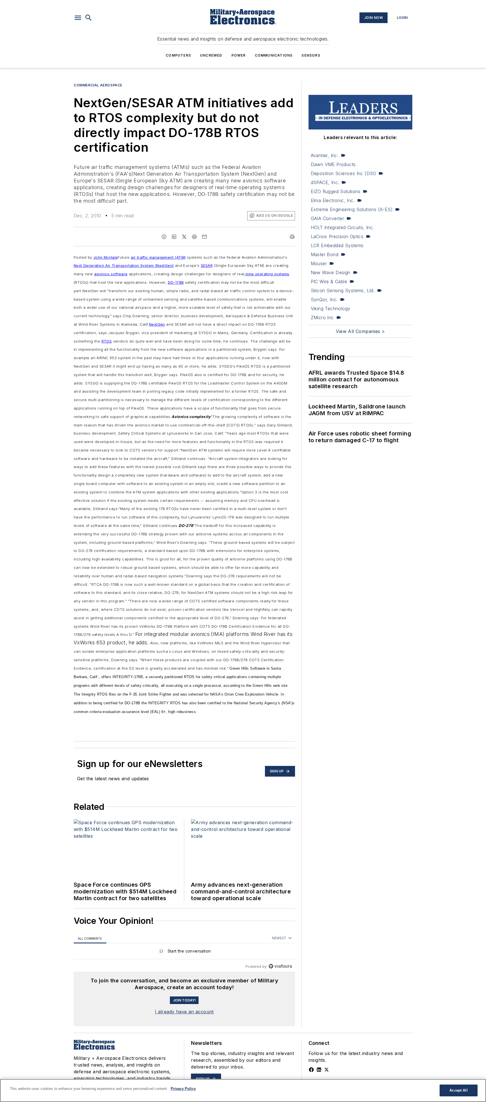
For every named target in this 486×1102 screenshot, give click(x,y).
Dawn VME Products (333, 164)
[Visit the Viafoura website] (280, 966)
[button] (78, 18)
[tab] (90, 938)
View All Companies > (360, 331)
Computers (178, 55)
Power (238, 55)
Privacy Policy (183, 1089)
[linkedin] (174, 237)
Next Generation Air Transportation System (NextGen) (124, 265)
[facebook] (164, 237)
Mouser (319, 263)
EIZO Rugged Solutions (335, 191)
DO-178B (176, 282)
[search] (88, 18)
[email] (204, 237)
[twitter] (184, 237)
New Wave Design (330, 272)
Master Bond (324, 254)
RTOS (107, 341)
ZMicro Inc (322, 317)
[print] (292, 237)
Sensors (311, 55)
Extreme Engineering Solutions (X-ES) (352, 209)
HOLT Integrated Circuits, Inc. (342, 227)
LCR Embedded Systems (337, 245)
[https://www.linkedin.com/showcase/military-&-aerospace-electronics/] (319, 1069)
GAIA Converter (327, 218)
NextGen (157, 324)
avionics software (111, 274)
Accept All (458, 1090)
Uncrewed (211, 55)
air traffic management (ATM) (158, 257)
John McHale (105, 257)
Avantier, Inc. (325, 155)
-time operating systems (266, 274)
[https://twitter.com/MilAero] (326, 1069)
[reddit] (194, 237)
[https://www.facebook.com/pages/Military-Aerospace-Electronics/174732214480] (311, 1069)
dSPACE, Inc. (325, 182)
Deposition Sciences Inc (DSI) (343, 173)
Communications (274, 55)
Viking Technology (330, 308)
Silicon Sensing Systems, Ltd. (343, 290)
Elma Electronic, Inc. (333, 200)
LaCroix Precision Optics (337, 236)
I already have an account (184, 1011)
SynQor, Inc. (324, 299)
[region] (184, 952)
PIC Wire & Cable (329, 281)
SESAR (207, 265)
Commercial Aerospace (98, 85)
